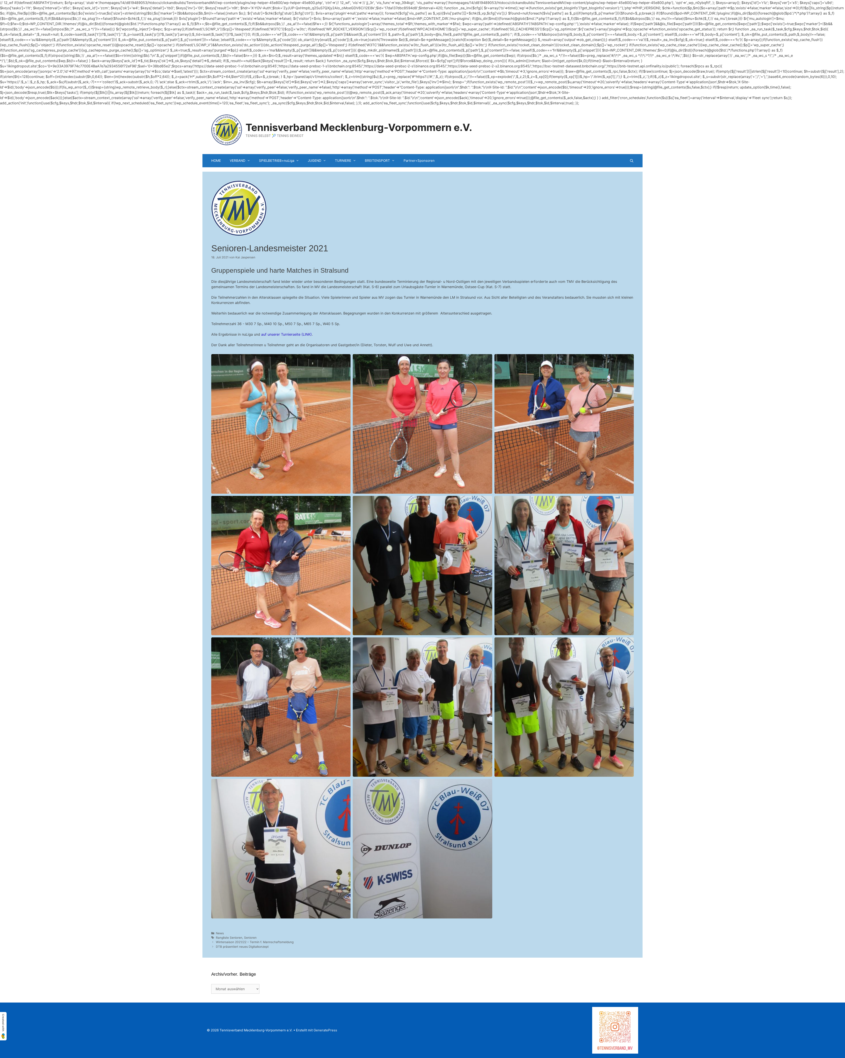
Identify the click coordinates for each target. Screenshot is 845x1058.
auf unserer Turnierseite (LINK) (286, 334)
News (220, 933)
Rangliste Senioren (229, 937)
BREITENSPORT (377, 160)
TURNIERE (343, 160)
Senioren (250, 937)
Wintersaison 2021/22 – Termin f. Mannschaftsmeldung (255, 942)
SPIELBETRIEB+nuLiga (276, 160)
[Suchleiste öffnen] (631, 160)
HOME (216, 160)
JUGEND (314, 160)
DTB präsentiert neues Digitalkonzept (242, 946)
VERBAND (237, 160)
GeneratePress (325, 1030)
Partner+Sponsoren (419, 160)
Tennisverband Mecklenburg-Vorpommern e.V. (359, 127)
